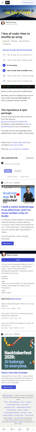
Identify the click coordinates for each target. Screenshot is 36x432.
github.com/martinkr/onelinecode (14, 122)
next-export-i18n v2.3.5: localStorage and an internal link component (17, 316)
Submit (8, 171)
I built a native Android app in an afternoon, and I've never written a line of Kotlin (17, 211)
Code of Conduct (12, 176)
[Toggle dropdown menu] (33, 182)
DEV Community (7, 395)
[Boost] (27, 429)
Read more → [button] (7, 243)
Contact (25, 410)
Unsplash (25, 149)
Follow (18, 260)
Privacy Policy (19, 415)
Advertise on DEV (9, 407)
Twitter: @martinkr (19, 142)
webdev (14, 41)
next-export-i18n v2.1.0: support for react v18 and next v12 (17, 325)
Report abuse (25, 176)
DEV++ (23, 402)
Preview (17, 171)
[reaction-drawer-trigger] (4, 429)
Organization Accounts (23, 407)
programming (24, 41)
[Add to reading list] (20, 429)
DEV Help (25, 404)
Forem (10, 418)
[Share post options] (33, 429)
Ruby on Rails (18, 422)
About (19, 410)
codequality (6, 44)
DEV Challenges (14, 402)
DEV (10, 420)
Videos (29, 402)
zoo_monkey (14, 149)
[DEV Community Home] (7, 2)
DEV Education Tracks (13, 404)
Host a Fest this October (14, 372)
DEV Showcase (11, 410)
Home (6, 402)
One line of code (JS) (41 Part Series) (17, 50)
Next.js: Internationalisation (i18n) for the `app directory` (17, 306)
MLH (30, 412)
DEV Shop (24, 412)
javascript (6, 41)
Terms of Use (29, 415)
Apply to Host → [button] (8, 387)
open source (20, 418)
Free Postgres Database (12, 412)
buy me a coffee (16, 145)
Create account (28, 2)
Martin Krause (11, 22)
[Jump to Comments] (12, 429)
